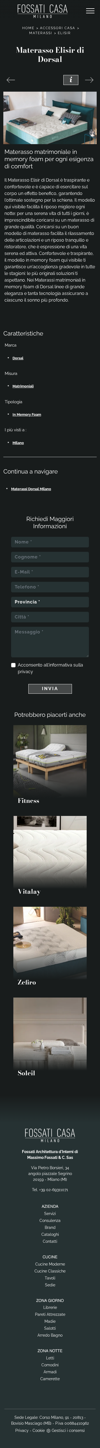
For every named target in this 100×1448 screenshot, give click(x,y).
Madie (50, 1321)
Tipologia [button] (13, 401)
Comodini (50, 1365)
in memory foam (26, 414)
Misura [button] (11, 373)
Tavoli (50, 1278)
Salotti (50, 1328)
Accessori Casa (57, 28)
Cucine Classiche (50, 1271)
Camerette (50, 1379)
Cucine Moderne (50, 1264)
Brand (50, 1227)
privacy (25, 671)
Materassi (40, 33)
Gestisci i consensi (68, 1430)
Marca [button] (10, 345)
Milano (18, 443)
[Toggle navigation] (90, 11)
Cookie (38, 1430)
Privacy (22, 1430)
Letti (50, 1358)
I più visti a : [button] (15, 429)
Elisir (64, 33)
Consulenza (50, 1220)
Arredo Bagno (50, 1335)
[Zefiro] (11, 80)
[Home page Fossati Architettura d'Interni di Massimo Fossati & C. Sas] (42, 11)
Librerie (50, 1307)
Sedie (50, 1285)
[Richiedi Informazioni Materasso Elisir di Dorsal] (70, 80)
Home (28, 28)
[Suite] (89, 80)
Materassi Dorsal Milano (31, 489)
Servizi (50, 1213)
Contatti (50, 1241)
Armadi (50, 1372)
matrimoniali (23, 386)
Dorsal (17, 358)
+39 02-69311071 (53, 1190)
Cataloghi (50, 1234)
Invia (50, 688)
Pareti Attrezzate (50, 1314)
